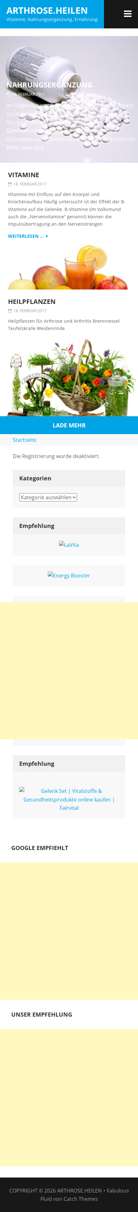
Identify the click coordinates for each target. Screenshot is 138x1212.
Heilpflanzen (32, 301)
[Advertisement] (69, 670)
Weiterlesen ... (26, 236)
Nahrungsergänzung (49, 84)
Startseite (24, 439)
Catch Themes (81, 1198)
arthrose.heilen (47, 10)
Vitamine (23, 175)
